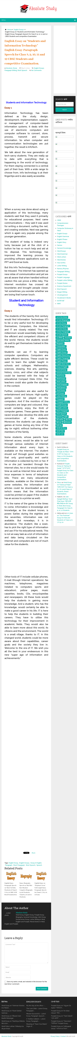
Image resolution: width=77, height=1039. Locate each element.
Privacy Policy (55, 1036)
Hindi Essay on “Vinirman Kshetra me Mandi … (13, 1007)
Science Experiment (64, 286)
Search (64, 109)
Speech (39, 865)
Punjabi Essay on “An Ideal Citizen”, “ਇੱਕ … (60, 1012)
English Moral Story (63, 355)
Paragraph (8, 865)
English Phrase (62, 239)
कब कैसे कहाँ (60, 301)
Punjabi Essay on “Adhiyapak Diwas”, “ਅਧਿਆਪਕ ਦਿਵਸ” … (61, 1027)
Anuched (68, 338)
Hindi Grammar (62, 254)
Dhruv (59, 482)
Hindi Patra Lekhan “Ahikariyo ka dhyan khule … (13, 1027)
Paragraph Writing (11, 70)
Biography (60, 343)
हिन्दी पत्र (59, 425)
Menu (4, 20)
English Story (61, 242)
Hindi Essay (60, 376)
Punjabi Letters (61, 408)
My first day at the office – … (35, 1005)
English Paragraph (62, 358)
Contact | (64, 1036)
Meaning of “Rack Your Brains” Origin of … (36, 1025)
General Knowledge (64, 248)
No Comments (36, 70)
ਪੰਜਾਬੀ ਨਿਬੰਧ (60, 431)
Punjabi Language (63, 277)
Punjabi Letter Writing (64, 280)
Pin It (33, 853)
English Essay (13, 863)
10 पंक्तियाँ (59, 338)
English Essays (19, 29)
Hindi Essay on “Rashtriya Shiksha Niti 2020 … (13, 1022)
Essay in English (36, 863)
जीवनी (58, 304)
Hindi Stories (61, 260)
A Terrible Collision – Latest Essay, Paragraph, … (35, 1020)
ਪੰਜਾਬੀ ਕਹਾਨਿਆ (61, 428)
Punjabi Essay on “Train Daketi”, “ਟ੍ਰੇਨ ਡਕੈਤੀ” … (62, 1017)
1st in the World (61, 317)
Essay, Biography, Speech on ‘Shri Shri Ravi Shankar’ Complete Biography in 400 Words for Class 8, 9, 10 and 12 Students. (26, 890)
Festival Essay (61, 370)
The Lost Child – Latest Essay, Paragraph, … (36, 1010)
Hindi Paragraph (62, 384)
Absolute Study (6, 1036)
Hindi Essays (61, 251)
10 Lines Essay (61, 329)
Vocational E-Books (64, 298)
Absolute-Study (11, 68)
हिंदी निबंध (68, 419)
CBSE (59, 220)
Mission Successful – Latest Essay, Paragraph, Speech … (36, 1015)
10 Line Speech (61, 335)
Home (9, 29)
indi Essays (60, 393)
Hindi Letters (61, 257)
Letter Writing (62, 266)
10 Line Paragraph (62, 326)
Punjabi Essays (62, 274)
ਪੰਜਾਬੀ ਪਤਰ (59, 434)
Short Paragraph (19, 865)
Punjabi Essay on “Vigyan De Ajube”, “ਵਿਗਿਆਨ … (61, 1007)
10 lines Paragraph (62, 332)
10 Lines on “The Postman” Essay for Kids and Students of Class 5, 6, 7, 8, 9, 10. (65, 517)
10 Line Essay (61, 323)
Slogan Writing (62, 292)
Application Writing (62, 340)
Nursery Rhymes (63, 269)
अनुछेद (66, 416)
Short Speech (22, 70)
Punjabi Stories (62, 283)
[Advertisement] (26, 86)
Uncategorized (62, 295)
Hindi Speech (61, 387)
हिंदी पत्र (58, 422)
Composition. (61, 346)
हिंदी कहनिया (59, 419)
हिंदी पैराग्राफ (67, 422)
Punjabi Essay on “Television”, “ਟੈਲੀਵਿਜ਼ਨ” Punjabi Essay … (61, 1022)
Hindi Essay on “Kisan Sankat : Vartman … (12, 1012)
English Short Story (63, 364)
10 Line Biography (62, 320)
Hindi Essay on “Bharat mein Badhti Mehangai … (11, 1017)
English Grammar (63, 236)
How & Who (61, 263)
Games (59, 245)
